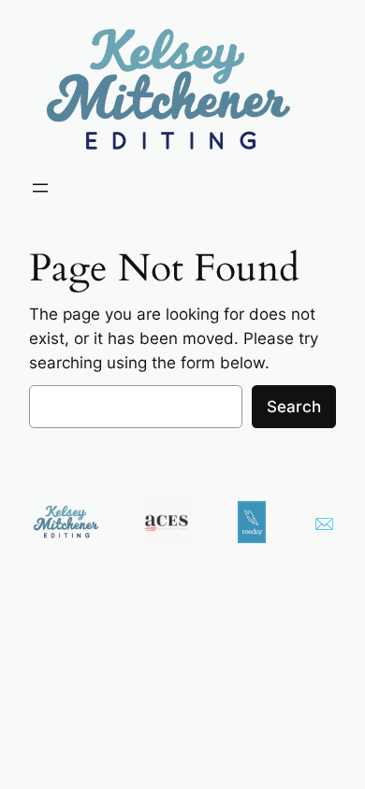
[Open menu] (40, 188)
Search (294, 406)
